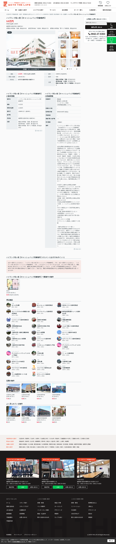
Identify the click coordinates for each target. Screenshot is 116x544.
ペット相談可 (41, 506)
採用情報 (22, 514)
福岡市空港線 (78, 444)
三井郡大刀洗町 (84, 438)
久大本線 (30, 444)
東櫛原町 (38, 441)
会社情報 (65, 10)
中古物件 (73, 510)
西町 (57, 441)
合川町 (32, 441)
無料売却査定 (107, 10)
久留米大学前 (40, 447)
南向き (90, 514)
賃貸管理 (8, 514)
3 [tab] (71, 68)
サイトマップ (18, 535)
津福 (78, 447)
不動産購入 (9, 517)
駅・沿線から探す (21, 10)
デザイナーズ (58, 510)
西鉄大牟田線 (59, 79)
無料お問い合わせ (96, 27)
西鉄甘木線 (52, 444)
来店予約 (11, 487)
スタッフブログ (23, 506)
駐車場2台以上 (92, 503)
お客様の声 (22, 510)
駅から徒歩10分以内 (43, 517)
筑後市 (57, 438)
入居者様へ (92, 10)
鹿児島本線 (59, 81)
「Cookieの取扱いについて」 (19, 541)
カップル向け (58, 517)
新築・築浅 (40, 503)
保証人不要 (58, 503)
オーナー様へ (78, 10)
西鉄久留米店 (10, 506)
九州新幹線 (45, 444)
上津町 (62, 441)
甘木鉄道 (65, 444)
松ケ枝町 (17, 26)
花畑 (66, 79)
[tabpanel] (69, 49)
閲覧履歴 (100, 6)
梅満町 (67, 441)
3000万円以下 (75, 514)
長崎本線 (59, 444)
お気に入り (108, 6)
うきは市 (51, 438)
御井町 (27, 441)
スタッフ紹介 (23, 503)
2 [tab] (69, 68)
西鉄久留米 (22, 447)
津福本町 (21, 441)
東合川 (48, 441)
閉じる (111, 540)
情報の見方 (39, 130)
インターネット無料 (43, 510)
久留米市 (12, 26)
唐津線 (71, 444)
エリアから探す (38, 10)
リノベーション (75, 506)
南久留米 (32, 447)
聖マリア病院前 (69, 83)
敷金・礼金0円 (41, 514)
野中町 (44, 441)
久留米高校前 (68, 447)
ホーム (7, 10)
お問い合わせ (34, 487)
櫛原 (74, 447)
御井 (61, 447)
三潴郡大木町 (75, 438)
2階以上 (90, 506)
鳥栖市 (27, 438)
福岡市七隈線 (87, 444)
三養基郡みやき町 (65, 438)
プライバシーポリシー (30, 535)
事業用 (56, 514)
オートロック (58, 506)
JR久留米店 (9, 510)
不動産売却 (9, 521)
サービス (53, 10)
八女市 (32, 438)
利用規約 (8, 535)
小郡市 (37, 438)
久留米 (65, 81)
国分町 (53, 441)
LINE (22, 487)
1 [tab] (67, 68)
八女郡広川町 (44, 438)
